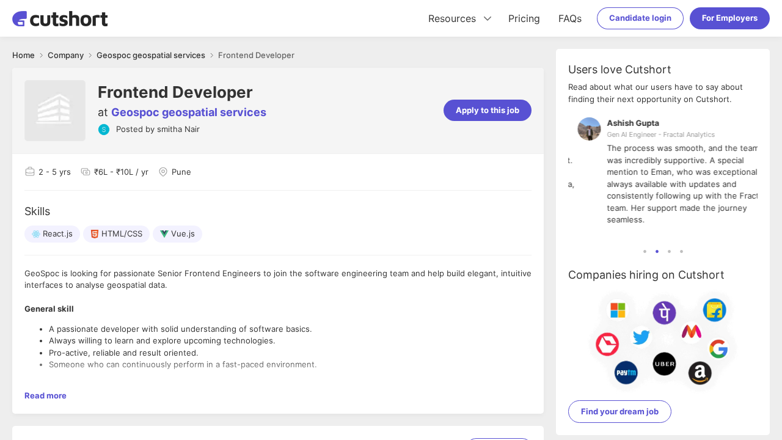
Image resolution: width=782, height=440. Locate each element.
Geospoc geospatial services (188, 112)
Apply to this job (487, 110)
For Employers (730, 18)
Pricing (524, 18)
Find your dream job (620, 411)
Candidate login (640, 18)
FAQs (570, 18)
